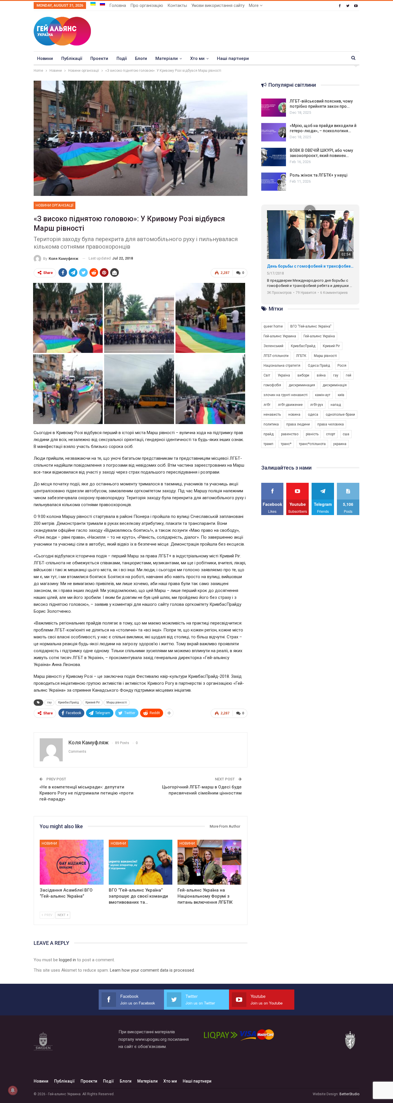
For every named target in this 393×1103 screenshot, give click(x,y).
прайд (269, 434)
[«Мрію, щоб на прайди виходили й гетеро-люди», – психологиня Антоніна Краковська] (273, 132)
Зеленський (273, 346)
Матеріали (166, 58)
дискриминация (302, 385)
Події (122, 58)
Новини (45, 58)
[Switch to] (93, 3)
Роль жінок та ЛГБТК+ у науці (319, 175)
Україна (284, 375)
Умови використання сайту (218, 5)
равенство (289, 434)
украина (339, 444)
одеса (313, 415)
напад (336, 405)
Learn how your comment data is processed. (152, 970)
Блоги (141, 58)
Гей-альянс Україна (319, 336)
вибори (303, 375)
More (254, 5)
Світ (267, 375)
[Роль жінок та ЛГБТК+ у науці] (273, 182)
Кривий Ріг (92, 702)
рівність (312, 434)
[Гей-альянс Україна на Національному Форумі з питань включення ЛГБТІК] (209, 862)
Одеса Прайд (319, 366)
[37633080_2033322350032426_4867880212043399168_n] (68, 317)
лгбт (267, 405)
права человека (330, 424)
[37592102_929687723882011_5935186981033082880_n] (68, 388)
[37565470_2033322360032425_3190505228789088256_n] (139, 388)
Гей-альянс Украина (280, 336)
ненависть (272, 415)
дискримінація (335, 385)
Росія (341, 366)
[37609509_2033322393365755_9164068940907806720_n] (139, 317)
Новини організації (54, 205)
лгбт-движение (290, 405)
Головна (117, 5)
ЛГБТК (301, 356)
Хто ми (197, 58)
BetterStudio (349, 1094)
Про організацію (146, 5)
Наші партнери (233, 58)
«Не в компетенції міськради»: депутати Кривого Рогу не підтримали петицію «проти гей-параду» (86, 793)
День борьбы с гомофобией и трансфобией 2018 (310, 266)
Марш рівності (116, 702)
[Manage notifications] (12, 1090)
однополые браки (340, 415)
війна (321, 375)
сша (346, 434)
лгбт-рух (316, 405)
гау (49, 702)
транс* (286, 444)
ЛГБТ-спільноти (276, 356)
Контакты (177, 5)
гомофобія (272, 385)
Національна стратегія (282, 366)
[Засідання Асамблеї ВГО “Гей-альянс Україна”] (72, 862)
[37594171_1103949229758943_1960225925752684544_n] (210, 317)
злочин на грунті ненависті (286, 395)
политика (271, 424)
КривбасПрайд (68, 702)
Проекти (99, 58)
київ (341, 395)
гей (348, 375)
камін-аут (322, 395)
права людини (298, 424)
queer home (273, 326)
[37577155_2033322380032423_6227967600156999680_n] (210, 388)
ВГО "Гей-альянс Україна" (310, 326)
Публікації (71, 58)
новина (294, 415)
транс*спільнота (312, 444)
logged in (67, 959)
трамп (268, 444)
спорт (330, 434)
